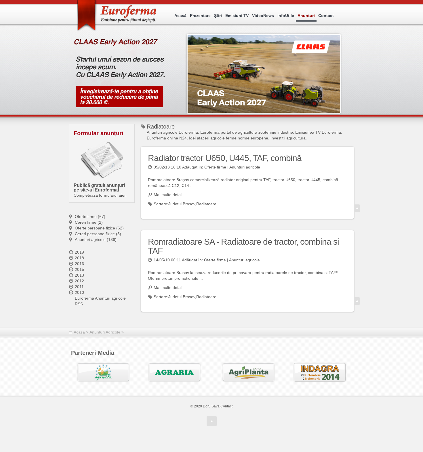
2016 (79, 263)
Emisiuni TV (237, 15)
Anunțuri (306, 15)
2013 (79, 275)
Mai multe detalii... (170, 194)
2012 (79, 281)
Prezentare (200, 15)
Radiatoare (206, 204)
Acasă (180, 15)
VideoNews (263, 15)
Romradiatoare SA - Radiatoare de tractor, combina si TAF (243, 246)
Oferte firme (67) (90, 216)
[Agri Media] (103, 372)
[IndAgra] (319, 372)
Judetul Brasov (181, 204)
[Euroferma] (117, 16)
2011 (79, 286)
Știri (218, 15)
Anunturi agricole (244, 167)
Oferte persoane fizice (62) (99, 228)
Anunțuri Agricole (104, 332)
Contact (326, 15)
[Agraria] (174, 372)
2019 (79, 252)
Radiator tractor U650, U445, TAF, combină (225, 158)
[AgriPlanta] (248, 372)
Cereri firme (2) (89, 222)
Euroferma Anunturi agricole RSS (100, 301)
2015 (79, 269)
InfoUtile (285, 15)
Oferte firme (215, 167)
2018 (79, 258)
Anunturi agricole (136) (96, 239)
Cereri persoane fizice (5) (98, 233)
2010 (79, 292)
